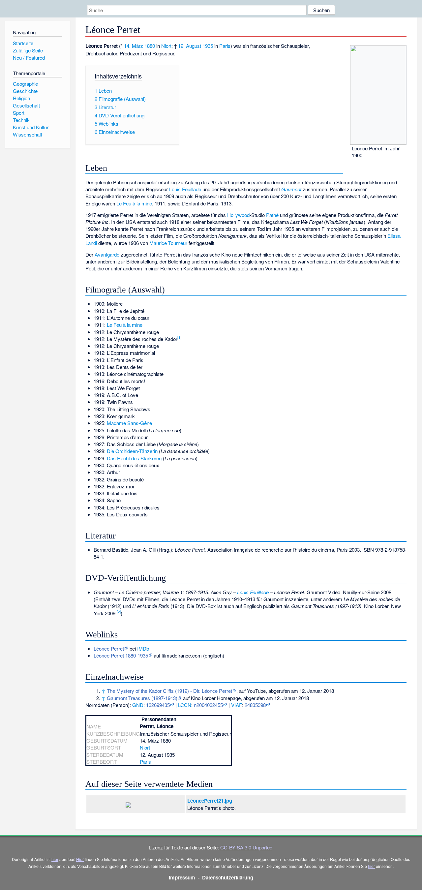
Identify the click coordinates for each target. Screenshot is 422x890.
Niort (166, 45)
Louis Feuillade (185, 189)
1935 (207, 45)
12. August (189, 45)
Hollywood (238, 214)
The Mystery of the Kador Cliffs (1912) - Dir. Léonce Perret (169, 690)
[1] (179, 337)
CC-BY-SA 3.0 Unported (246, 847)
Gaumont (291, 189)
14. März (133, 45)
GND (137, 704)
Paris (224, 45)
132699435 (158, 704)
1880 (149, 45)
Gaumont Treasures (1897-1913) (142, 697)
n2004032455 (208, 704)
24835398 (255, 704)
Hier (80, 859)
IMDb (143, 648)
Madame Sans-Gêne (129, 422)
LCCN (184, 704)
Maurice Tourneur (168, 242)
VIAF (236, 704)
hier (54, 859)
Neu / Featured (29, 57)
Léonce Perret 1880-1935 (121, 655)
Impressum (182, 877)
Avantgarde (107, 254)
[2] (119, 611)
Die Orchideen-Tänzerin (132, 450)
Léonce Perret (109, 648)
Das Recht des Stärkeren (134, 458)
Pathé (272, 214)
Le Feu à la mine (134, 203)
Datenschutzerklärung (227, 877)
